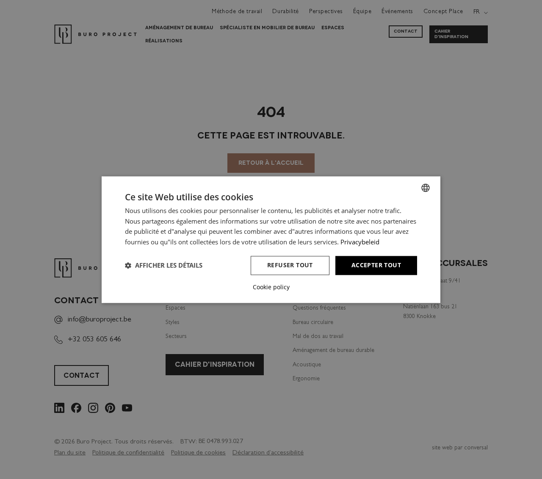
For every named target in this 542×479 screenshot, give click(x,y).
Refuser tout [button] (290, 265)
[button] (163, 265)
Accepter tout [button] (376, 265)
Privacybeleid (359, 242)
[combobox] (425, 187)
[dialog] (271, 239)
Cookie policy (271, 287)
